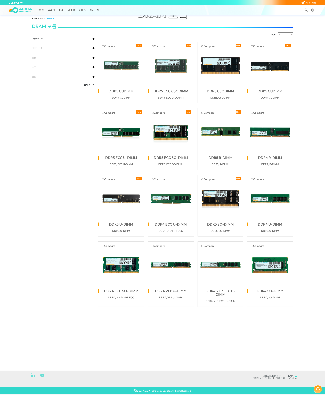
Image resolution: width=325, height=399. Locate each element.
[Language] (313, 10)
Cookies (293, 378)
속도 (34, 67)
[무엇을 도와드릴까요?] (318, 389)
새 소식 (71, 10)
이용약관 (280, 378)
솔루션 (51, 10)
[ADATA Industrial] (20, 10)
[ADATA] (16, 2)
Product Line (37, 38)
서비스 (82, 10)
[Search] (306, 10)
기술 (61, 10)
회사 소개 (95, 10)
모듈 (34, 57)
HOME (34, 18)
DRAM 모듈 (50, 18)
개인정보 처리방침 (262, 378)
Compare (109, 46)
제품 (41, 10)
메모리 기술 (37, 48)
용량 (34, 76)
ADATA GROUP (272, 376)
